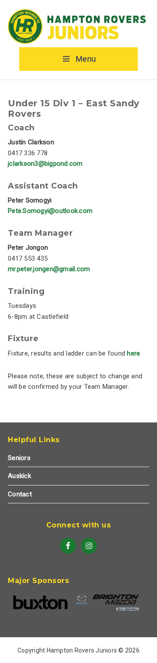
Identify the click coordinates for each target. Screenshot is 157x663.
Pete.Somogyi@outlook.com (50, 211)
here (133, 353)
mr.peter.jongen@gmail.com (49, 269)
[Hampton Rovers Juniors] (78, 42)
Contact (20, 494)
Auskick (19, 476)
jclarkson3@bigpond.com (45, 163)
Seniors (19, 458)
